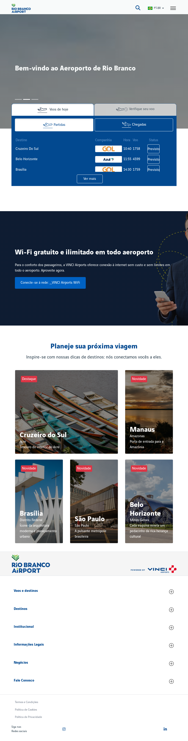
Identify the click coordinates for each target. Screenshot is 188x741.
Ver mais (89, 179)
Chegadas (139, 125)
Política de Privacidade (28, 717)
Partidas (59, 125)
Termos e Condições (26, 702)
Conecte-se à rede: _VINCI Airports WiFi (50, 283)
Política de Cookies (26, 709)
